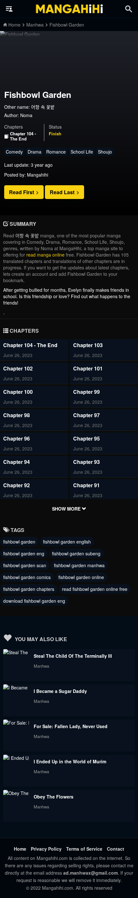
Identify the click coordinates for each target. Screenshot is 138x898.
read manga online (45, 254)
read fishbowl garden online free (94, 589)
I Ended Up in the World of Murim (70, 761)
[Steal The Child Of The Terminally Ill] (16, 652)
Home (20, 849)
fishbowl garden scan (24, 565)
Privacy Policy (46, 849)
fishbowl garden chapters (28, 589)
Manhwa (41, 666)
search (129, 9)
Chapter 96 (16, 438)
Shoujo (105, 151)
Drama (34, 151)
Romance (56, 151)
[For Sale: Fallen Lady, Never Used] (16, 722)
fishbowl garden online (81, 577)
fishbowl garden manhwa (79, 565)
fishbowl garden (19, 541)
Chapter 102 (18, 368)
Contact (115, 849)
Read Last (63, 192)
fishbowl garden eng (23, 553)
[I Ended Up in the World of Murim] (16, 758)
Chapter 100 (18, 391)
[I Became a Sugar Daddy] (16, 687)
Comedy (14, 151)
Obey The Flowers (53, 796)
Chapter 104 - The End (23, 136)
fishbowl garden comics (27, 577)
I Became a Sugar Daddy (60, 691)
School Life (82, 151)
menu (9, 9)
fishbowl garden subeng (76, 553)
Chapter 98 (16, 415)
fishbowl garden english (67, 541)
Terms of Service (84, 849)
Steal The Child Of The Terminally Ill (73, 656)
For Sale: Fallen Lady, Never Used (71, 726)
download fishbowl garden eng (34, 601)
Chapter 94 (16, 461)
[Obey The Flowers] (16, 793)
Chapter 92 (16, 485)
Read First (22, 192)
